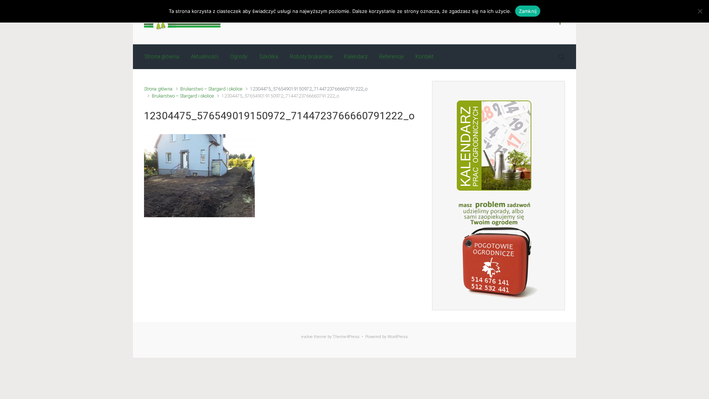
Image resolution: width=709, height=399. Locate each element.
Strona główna (158, 89)
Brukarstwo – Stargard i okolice (211, 89)
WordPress (397, 336)
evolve (307, 336)
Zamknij (528, 11)
